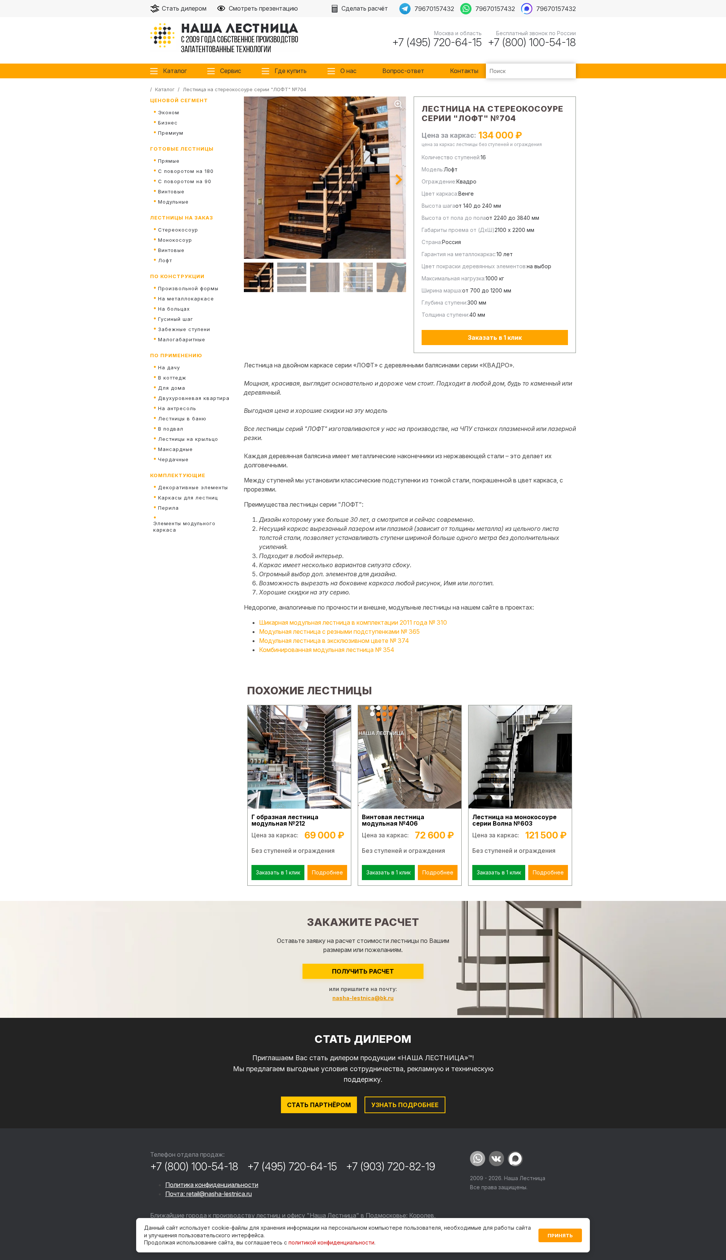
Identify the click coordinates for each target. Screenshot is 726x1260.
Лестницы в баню (182, 418)
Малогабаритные (181, 339)
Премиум (170, 133)
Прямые (169, 161)
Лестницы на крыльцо (188, 439)
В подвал (170, 429)
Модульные (173, 202)
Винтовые (171, 191)
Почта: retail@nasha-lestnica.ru (208, 1194)
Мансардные (175, 449)
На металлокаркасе (186, 299)
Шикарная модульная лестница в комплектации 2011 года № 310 (353, 622)
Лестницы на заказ (181, 218)
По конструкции (177, 276)
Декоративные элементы (193, 487)
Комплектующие (177, 475)
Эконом (168, 112)
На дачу (169, 367)
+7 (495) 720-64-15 (437, 42)
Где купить (291, 71)
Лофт (165, 260)
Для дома (171, 388)
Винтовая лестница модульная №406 (393, 820)
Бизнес (168, 123)
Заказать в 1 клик (495, 337)
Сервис (230, 71)
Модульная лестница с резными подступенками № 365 (339, 631)
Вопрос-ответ (403, 71)
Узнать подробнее (405, 1105)
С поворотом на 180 (186, 171)
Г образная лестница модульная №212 (284, 820)
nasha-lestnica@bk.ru (363, 998)
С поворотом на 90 (184, 181)
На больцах (174, 309)
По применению (176, 355)
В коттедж (172, 378)
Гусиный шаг (175, 319)
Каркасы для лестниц (188, 498)
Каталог (175, 71)
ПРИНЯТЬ (560, 1235)
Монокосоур (175, 240)
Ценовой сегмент (179, 100)
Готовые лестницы (182, 149)
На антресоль (177, 408)
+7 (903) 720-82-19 (390, 1166)
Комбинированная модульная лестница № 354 (326, 649)
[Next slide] (399, 179)
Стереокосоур (178, 230)
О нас (348, 71)
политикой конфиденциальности (331, 1242)
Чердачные (173, 459)
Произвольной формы (188, 288)
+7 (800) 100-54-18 (532, 42)
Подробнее (327, 872)
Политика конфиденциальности (211, 1184)
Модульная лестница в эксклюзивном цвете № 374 (334, 640)
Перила (168, 508)
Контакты (464, 71)
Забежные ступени (184, 329)
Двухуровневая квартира (194, 398)
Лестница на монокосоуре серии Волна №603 (514, 820)
